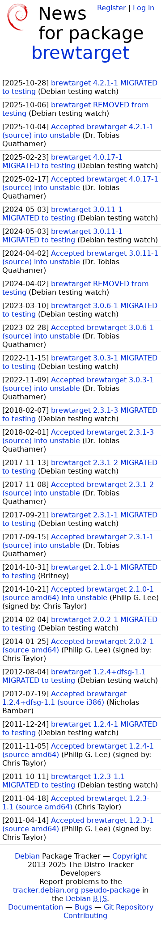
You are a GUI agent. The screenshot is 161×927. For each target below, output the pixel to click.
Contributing (85, 915)
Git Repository (128, 907)
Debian (27, 856)
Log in (143, 8)
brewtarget (80, 52)
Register (111, 8)
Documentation (35, 907)
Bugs (83, 907)
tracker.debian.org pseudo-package (76, 890)
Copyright (129, 856)
